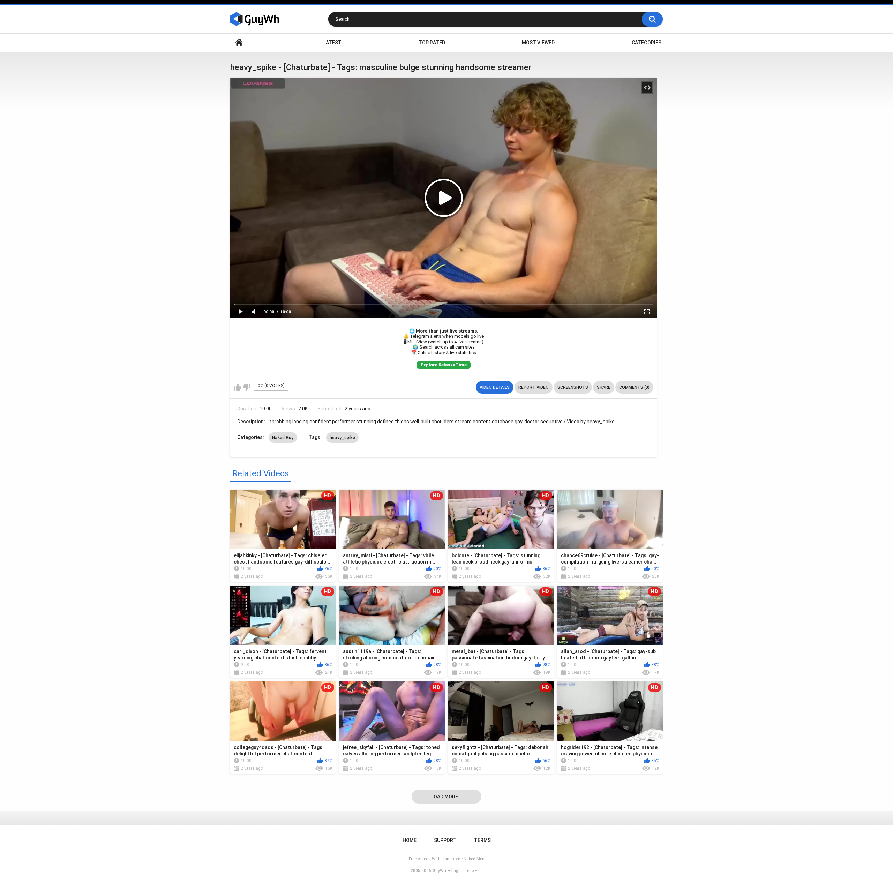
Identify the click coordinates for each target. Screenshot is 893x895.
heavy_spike (342, 437)
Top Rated (432, 42)
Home (239, 43)
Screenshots (572, 387)
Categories (646, 42)
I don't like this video (246, 387)
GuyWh (439, 870)
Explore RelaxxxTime (444, 364)
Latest (332, 42)
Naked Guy (283, 437)
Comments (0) (634, 387)
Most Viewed (538, 42)
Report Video (533, 387)
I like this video (237, 387)
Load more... (446, 796)
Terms (482, 840)
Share (603, 387)
